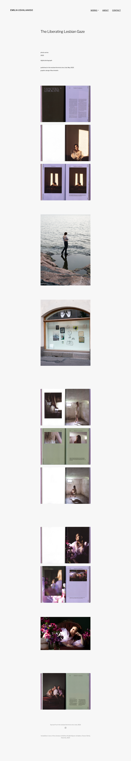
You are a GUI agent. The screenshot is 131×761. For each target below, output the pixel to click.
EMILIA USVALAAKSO (21, 10)
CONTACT (116, 10)
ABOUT (105, 10)
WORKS (94, 10)
